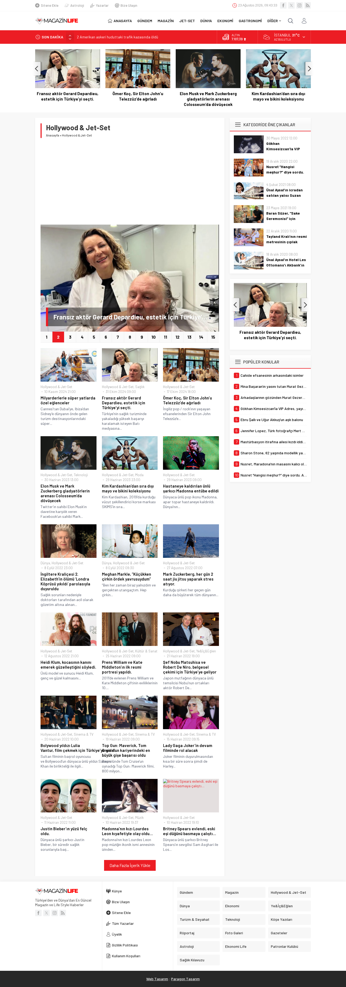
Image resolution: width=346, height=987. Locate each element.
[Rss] (307, 5)
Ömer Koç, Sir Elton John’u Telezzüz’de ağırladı (137, 96)
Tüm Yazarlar (123, 923)
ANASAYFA (123, 20)
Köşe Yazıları (281, 919)
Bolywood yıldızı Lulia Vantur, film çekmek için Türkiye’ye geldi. (69, 748)
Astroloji (77, 5)
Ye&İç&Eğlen (206, 651)
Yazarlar (102, 5)
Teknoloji (81, 475)
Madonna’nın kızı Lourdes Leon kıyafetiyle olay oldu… (127, 831)
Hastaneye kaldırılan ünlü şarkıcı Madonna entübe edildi (191, 488)
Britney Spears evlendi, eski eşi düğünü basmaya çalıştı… (189, 831)
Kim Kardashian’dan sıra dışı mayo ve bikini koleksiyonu (278, 96)
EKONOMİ (225, 20)
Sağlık (140, 387)
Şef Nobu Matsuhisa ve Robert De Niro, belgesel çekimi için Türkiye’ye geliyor (190, 667)
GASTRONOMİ (250, 20)
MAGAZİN (166, 20)
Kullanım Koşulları (126, 955)
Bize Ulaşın (129, 5)
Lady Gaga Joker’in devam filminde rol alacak (187, 748)
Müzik (139, 817)
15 (213, 336)
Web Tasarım (157, 978)
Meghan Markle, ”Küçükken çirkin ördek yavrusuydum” (126, 576)
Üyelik (117, 934)
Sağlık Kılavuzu (192, 960)
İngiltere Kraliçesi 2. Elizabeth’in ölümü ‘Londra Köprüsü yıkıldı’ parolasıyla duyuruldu (65, 581)
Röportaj (187, 933)
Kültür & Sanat (146, 651)
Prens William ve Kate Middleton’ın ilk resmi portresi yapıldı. (122, 667)
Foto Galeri (234, 933)
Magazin (232, 892)
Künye (117, 891)
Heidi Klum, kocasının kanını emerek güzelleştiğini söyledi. (68, 664)
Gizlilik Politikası (125, 945)
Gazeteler (279, 933)
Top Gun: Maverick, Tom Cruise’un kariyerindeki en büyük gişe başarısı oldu (126, 750)
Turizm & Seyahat (194, 919)
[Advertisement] (130, 181)
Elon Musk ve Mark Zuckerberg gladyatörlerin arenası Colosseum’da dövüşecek (208, 99)
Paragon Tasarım (185, 978)
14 (201, 336)
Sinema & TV (84, 734)
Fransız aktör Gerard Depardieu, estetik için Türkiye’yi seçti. (67, 96)
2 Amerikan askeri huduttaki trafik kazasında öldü (117, 35)
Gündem (186, 892)
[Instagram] (299, 5)
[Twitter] (291, 5)
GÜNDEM (144, 20)
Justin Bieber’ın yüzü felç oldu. (64, 831)
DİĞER (272, 20)
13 (189, 336)
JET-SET (187, 20)
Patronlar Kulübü (284, 946)
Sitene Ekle (49, 5)
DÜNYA (206, 20)
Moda (139, 475)
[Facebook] (283, 5)
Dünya (45, 563)
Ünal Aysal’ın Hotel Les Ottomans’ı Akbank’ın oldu (286, 265)
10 (153, 336)
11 (165, 336)
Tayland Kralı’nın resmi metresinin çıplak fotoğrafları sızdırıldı (286, 241)
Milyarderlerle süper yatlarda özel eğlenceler (68, 400)
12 (177, 336)
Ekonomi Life (236, 946)
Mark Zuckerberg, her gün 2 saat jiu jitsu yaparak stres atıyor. (188, 579)
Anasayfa (52, 135)
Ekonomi (232, 905)
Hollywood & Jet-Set (56, 387)
